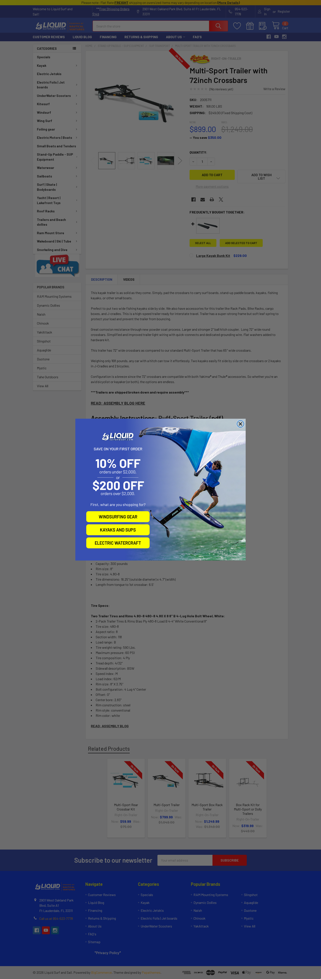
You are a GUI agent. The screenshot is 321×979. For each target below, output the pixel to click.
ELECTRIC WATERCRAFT (118, 542)
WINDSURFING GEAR (118, 516)
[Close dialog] (240, 423)
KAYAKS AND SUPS (118, 529)
